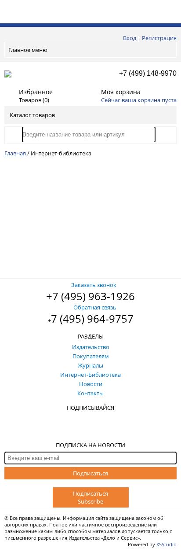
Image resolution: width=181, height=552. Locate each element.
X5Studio (166, 544)
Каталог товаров (32, 115)
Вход (129, 38)
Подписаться (90, 473)
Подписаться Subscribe (90, 497)
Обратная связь (94, 307)
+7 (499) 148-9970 (148, 73)
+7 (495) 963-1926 (90, 296)
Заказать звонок (93, 285)
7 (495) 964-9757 (92, 318)
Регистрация (159, 38)
